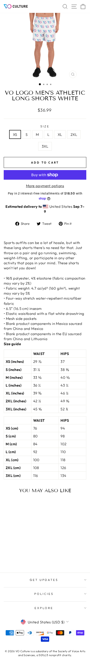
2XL (74, 134)
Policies (44, 593)
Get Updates (44, 580)
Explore (44, 608)
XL (60, 134)
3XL (45, 146)
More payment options (45, 185)
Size (45, 126)
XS (15, 134)
